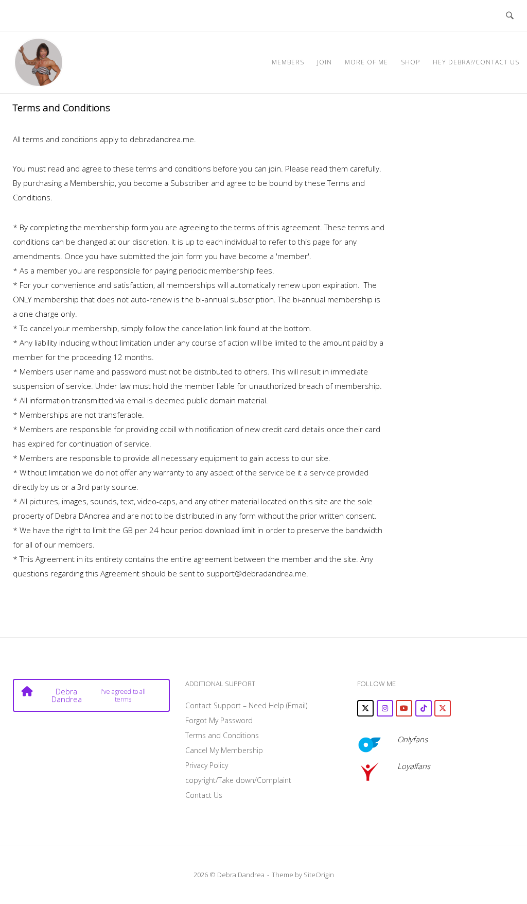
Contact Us (203, 795)
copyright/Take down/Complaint (238, 780)
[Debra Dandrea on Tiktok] (423, 708)
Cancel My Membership (224, 750)
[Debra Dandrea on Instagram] (385, 708)
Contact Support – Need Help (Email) (246, 705)
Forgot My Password (219, 720)
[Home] (38, 61)
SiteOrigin (319, 874)
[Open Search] (509, 15)
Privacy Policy (206, 765)
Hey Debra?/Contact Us (476, 62)
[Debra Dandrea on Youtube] (404, 708)
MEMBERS (288, 62)
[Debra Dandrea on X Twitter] (365, 708)
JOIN (324, 62)
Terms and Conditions (222, 735)
